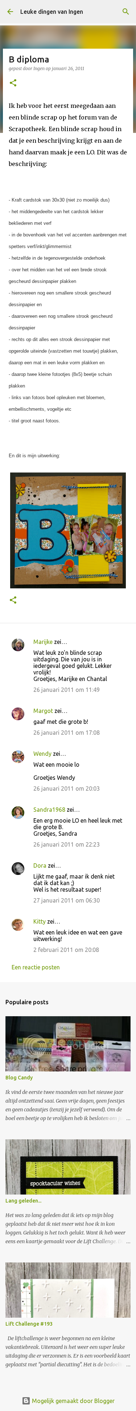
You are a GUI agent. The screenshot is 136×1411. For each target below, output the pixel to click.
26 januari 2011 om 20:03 (66, 788)
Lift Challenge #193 (29, 1324)
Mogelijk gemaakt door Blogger (72, 1401)
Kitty (39, 921)
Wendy (42, 753)
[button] (13, 83)
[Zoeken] (125, 11)
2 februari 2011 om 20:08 (66, 949)
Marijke (43, 641)
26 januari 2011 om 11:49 (66, 689)
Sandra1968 (49, 809)
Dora (39, 865)
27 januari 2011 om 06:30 (66, 900)
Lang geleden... (23, 1201)
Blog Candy (19, 1077)
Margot (43, 710)
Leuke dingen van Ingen (51, 11)
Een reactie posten (36, 967)
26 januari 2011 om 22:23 (66, 844)
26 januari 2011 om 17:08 (66, 732)
